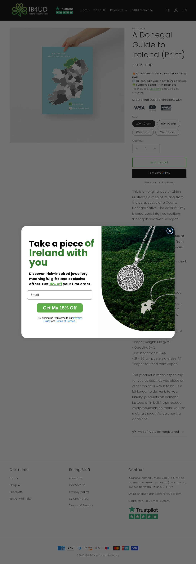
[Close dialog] (170, 231)
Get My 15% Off (60, 307)
